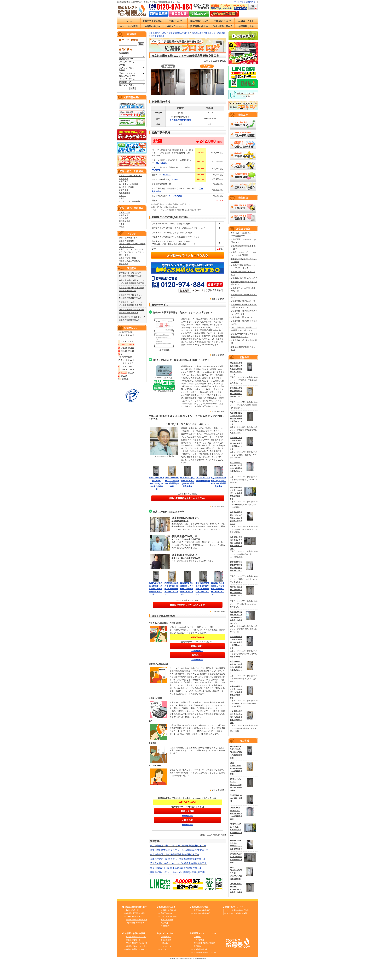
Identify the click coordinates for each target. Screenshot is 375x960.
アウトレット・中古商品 (129, 201)
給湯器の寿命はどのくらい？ (137, 946)
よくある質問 (166, 940)
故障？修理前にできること (136, 949)
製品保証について (199, 21)
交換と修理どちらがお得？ (136, 943)
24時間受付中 (197, 651)
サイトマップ (240, 2)
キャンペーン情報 (129, 26)
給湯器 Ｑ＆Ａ (246, 21)
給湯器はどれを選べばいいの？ (244, 278)
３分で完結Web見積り (135, 923)
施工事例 (164, 923)
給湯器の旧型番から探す (136, 913)
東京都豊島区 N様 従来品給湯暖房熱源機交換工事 (174, 854)
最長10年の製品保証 (202, 910)
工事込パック (124, 212)
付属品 (122, 198)
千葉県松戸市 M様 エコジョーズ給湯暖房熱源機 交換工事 (178, 863)
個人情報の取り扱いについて (205, 953)
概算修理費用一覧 (133, 940)
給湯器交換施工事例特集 (129, 261)
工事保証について (222, 21)
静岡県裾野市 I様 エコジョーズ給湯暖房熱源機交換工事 (177, 872)
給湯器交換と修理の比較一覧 (243, 301)
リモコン (122, 196)
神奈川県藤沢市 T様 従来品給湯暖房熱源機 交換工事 (176, 868)
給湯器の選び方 (152, 26)
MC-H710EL (161, 163)
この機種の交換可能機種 (180, 120)
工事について (175, 21)
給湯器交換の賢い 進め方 (241, 317)
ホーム (129, 21)
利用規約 (197, 946)
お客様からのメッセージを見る (187, 255)
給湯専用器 (123, 181)
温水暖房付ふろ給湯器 (128, 184)
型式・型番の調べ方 (223, 26)
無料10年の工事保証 (202, 913)
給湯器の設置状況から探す (136, 920)
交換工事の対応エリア (169, 913)
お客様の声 (123, 264)
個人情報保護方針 (201, 949)
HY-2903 (175, 179)
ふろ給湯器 (123, 178)
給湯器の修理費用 (126, 241)
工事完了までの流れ (152, 21)
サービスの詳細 (175, 196)
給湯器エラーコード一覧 (136, 937)
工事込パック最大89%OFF (130, 176)
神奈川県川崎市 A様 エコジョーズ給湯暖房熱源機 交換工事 (179, 850)
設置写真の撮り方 (199, 26)
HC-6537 (167, 175)
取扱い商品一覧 (132, 910)
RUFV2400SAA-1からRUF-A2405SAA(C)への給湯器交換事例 (156, 483)
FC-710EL (156, 170)
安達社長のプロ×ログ (128, 238)
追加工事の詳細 (167, 920)
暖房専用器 (123, 190)
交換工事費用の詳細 (169, 917)
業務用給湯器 (124, 193)
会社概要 (197, 937)
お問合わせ (165, 943)
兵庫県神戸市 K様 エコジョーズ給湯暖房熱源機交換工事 (178, 859)
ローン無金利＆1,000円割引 (238, 910)
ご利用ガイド (251, 2)
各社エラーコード (176, 26)
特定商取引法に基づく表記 (204, 943)
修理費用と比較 (246, 26)
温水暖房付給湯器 (126, 187)
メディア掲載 (199, 940)
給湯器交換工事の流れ (169, 910)
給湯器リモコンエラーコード (131, 249)
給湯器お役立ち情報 (127, 258)
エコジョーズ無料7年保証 (237, 913)
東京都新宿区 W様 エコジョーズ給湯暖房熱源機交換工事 (178, 845)
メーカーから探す (133, 917)
